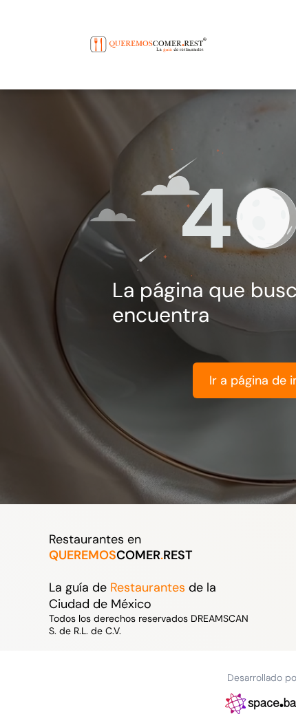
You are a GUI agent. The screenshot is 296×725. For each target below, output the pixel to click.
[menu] (20, 31)
